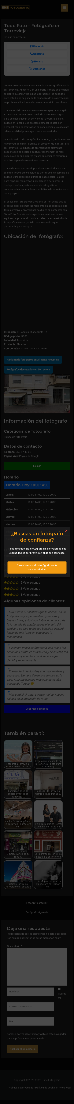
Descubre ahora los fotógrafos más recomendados (37, 567)
